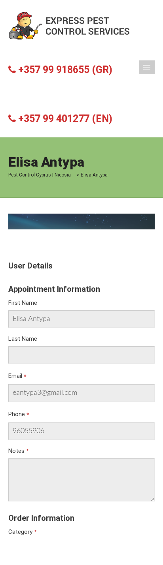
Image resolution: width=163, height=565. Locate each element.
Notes (16, 450)
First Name (22, 302)
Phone (16, 414)
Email (15, 375)
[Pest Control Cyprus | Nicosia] (69, 25)
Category (20, 531)
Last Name (22, 338)
